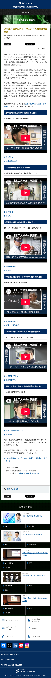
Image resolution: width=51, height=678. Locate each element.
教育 (8, 489)
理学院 (8, 157)
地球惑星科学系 (11, 161)
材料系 (8, 270)
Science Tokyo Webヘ (11, 654)
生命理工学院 (11, 376)
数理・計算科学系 (12, 325)
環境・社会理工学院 (13, 430)
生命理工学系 (11, 380)
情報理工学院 (11, 321)
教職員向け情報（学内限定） (13, 665)
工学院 (8, 212)
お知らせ (15, 489)
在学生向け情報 (9, 659)
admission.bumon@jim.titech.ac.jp (28, 473)
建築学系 (9, 434)
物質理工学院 (11, 266)
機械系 (8, 215)
